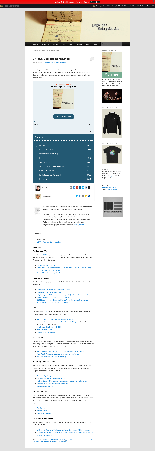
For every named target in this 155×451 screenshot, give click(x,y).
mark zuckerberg (82, 440)
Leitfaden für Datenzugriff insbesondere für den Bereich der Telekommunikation (64, 430)
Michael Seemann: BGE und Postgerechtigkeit (53, 297)
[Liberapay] (85, 196)
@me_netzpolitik (112, 190)
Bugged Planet (42, 410)
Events (88, 44)
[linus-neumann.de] (70, 187)
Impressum (79, 44)
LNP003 (44, 255)
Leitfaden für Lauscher (44, 435)
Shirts (96, 44)
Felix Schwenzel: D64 (44, 329)
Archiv (71, 44)
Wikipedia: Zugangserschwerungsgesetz (51, 378)
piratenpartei (36, 442)
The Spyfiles (41, 408)
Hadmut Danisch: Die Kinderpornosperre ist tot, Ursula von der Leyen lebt (62, 381)
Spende (113, 176)
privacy (43, 442)
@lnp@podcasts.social (109, 187)
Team (64, 44)
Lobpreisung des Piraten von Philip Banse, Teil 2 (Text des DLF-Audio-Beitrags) (64, 295)
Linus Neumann (61, 62)
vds (50, 442)
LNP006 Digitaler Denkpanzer (51, 59)
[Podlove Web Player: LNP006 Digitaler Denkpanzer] (63, 132)
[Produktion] (112, 207)
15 (92, 59)
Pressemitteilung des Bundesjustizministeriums (53, 383)
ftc (64, 440)
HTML (76, 224)
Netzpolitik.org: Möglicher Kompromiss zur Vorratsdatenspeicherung (60, 351)
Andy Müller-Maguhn (44, 413)
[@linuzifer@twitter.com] (82, 187)
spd (47, 442)
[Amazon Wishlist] (88, 187)
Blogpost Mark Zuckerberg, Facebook (50, 273)
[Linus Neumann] (79, 187)
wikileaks (55, 442)
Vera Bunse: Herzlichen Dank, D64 (49, 327)
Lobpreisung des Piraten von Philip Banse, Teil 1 (53, 289)
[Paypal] (85, 187)
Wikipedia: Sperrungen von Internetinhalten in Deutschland (57, 376)
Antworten (63, 442)
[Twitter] (76, 196)
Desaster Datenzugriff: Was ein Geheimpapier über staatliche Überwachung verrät (65, 432)
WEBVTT (82, 224)
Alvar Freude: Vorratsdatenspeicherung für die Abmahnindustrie (58, 354)
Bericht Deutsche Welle (45, 386)
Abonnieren (55, 44)
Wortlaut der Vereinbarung (46, 265)
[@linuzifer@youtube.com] (76, 187)
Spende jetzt (95, 2)
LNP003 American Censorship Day (49, 242)
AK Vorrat (47, 440)
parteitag (91, 440)
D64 (46, 311)
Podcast (35, 44)
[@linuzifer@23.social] (73, 187)
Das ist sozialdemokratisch (46, 332)
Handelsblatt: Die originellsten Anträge (50, 292)
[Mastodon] (79, 196)
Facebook (60, 440)
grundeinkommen (71, 440)
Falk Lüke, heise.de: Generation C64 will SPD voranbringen (57, 322)
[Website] (82, 196)
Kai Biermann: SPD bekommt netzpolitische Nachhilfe (55, 319)
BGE (52, 440)
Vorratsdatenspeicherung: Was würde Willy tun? (53, 356)
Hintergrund (45, 44)
